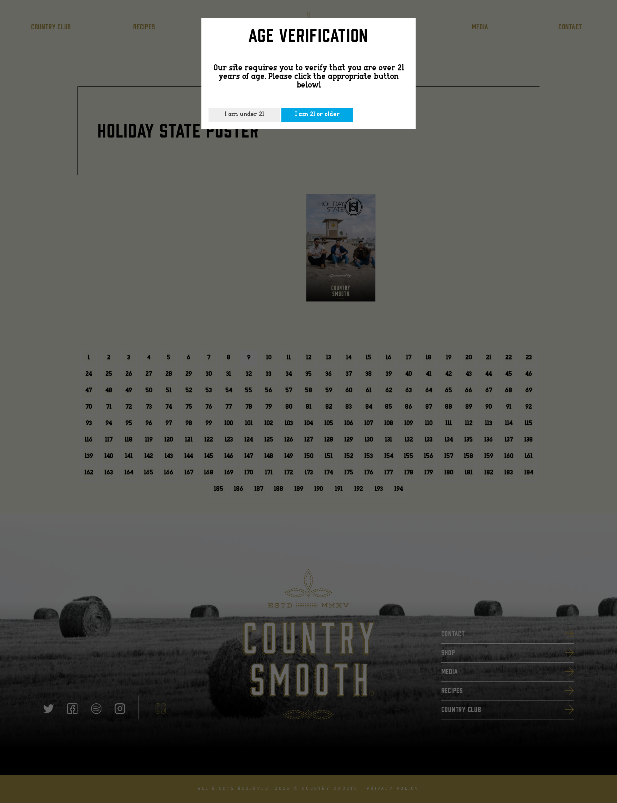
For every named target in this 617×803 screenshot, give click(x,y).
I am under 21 (244, 115)
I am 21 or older (317, 115)
